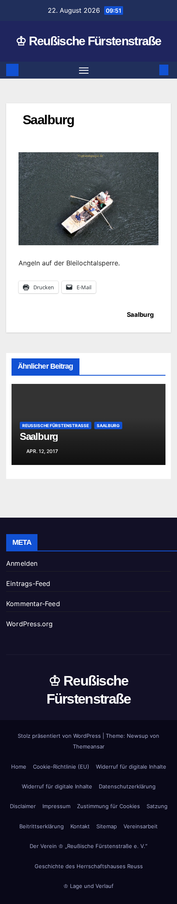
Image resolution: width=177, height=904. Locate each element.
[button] (151, 70)
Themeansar (89, 746)
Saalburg (140, 314)
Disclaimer (23, 806)
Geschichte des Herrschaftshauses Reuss (89, 866)
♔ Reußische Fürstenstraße (88, 41)
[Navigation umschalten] (84, 70)
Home (18, 766)
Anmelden (22, 563)
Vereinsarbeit (140, 826)
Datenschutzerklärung (127, 786)
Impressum (56, 806)
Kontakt (80, 826)
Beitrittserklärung (41, 826)
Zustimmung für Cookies (108, 806)
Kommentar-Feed (33, 604)
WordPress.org (29, 624)
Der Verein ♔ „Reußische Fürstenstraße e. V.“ (88, 846)
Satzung (157, 806)
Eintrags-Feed (28, 583)
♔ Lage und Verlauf (88, 886)
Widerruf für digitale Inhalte (131, 766)
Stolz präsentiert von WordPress (60, 735)
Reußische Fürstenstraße (55, 425)
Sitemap (106, 826)
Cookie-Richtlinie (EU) (61, 766)
